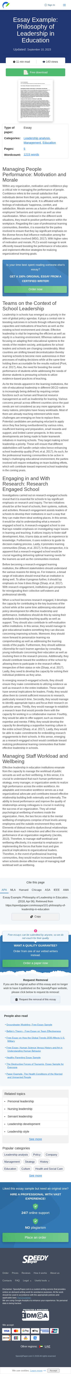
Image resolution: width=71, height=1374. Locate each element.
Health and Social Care (49, 1168)
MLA (13, 889)
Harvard (23, 889)
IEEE (57, 889)
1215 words (31, 154)
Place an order (35, 1237)
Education (49, 142)
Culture (25, 1168)
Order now (35, 289)
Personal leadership (21, 1101)
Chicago (37, 889)
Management (32, 142)
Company (51, 1154)
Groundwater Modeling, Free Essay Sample (29, 1024)
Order (5, 1273)
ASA (47, 889)
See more (35, 1139)
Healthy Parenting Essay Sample (23, 1057)
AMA (66, 889)
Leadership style (18, 1131)
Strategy (30, 1161)
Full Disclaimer (24, 1298)
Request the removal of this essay (37, 999)
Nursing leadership (20, 1109)
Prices (15, 1273)
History (44, 1161)
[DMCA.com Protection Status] (35, 1315)
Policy (36, 1154)
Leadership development (24, 1124)
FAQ (17, 1280)
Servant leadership (20, 1116)
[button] (6, 5)
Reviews (26, 1273)
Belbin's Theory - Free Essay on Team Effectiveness (33, 1031)
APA (4, 889)
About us (54, 1273)
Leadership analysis (37, 138)
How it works (40, 1273)
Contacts (7, 1280)
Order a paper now (35, 963)
